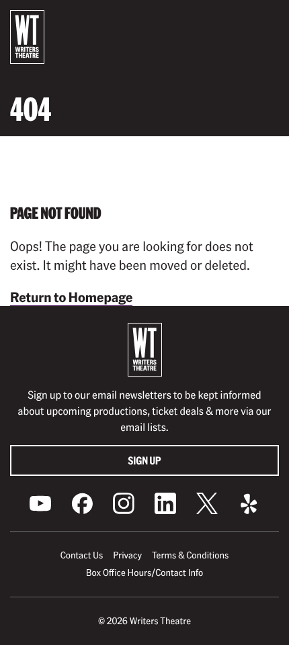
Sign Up (144, 460)
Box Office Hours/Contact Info (145, 572)
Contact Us (81, 555)
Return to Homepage (71, 296)
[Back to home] (27, 37)
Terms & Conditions (190, 555)
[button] (268, 21)
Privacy (127, 555)
